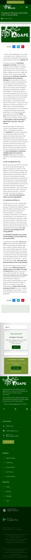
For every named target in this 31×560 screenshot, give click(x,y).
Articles (8, 487)
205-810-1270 (9, 426)
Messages (8, 496)
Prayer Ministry (10, 467)
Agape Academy (10, 458)
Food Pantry (9, 462)
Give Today (16, 368)
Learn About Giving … (16, 371)
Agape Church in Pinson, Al (13, 528)
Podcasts (8, 491)
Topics (7, 500)
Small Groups (9, 472)
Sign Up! (16, 347)
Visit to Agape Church (16, 404)
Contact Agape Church (12, 431)
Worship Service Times (15, 2)
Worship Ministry (10, 476)
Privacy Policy (18, 529)
